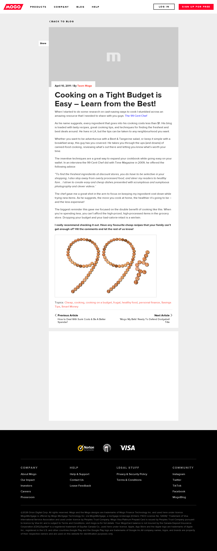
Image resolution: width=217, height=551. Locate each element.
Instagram (179, 474)
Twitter (177, 480)
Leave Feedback (80, 485)
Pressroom (28, 497)
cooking (79, 302)
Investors (26, 485)
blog (80, 7)
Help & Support (79, 474)
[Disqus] (113, 375)
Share (42, 43)
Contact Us (77, 480)
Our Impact (28, 480)
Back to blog (62, 21)
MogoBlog (179, 497)
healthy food (130, 302)
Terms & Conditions (129, 480)
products (38, 7)
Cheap (69, 302)
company (61, 7)
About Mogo (28, 474)
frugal (117, 302)
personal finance (149, 302)
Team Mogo (84, 86)
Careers (26, 491)
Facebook (179, 491)
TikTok (177, 485)
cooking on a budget (99, 302)
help (95, 7)
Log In (164, 7)
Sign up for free (196, 7)
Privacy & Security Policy (132, 474)
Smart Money (70, 306)
